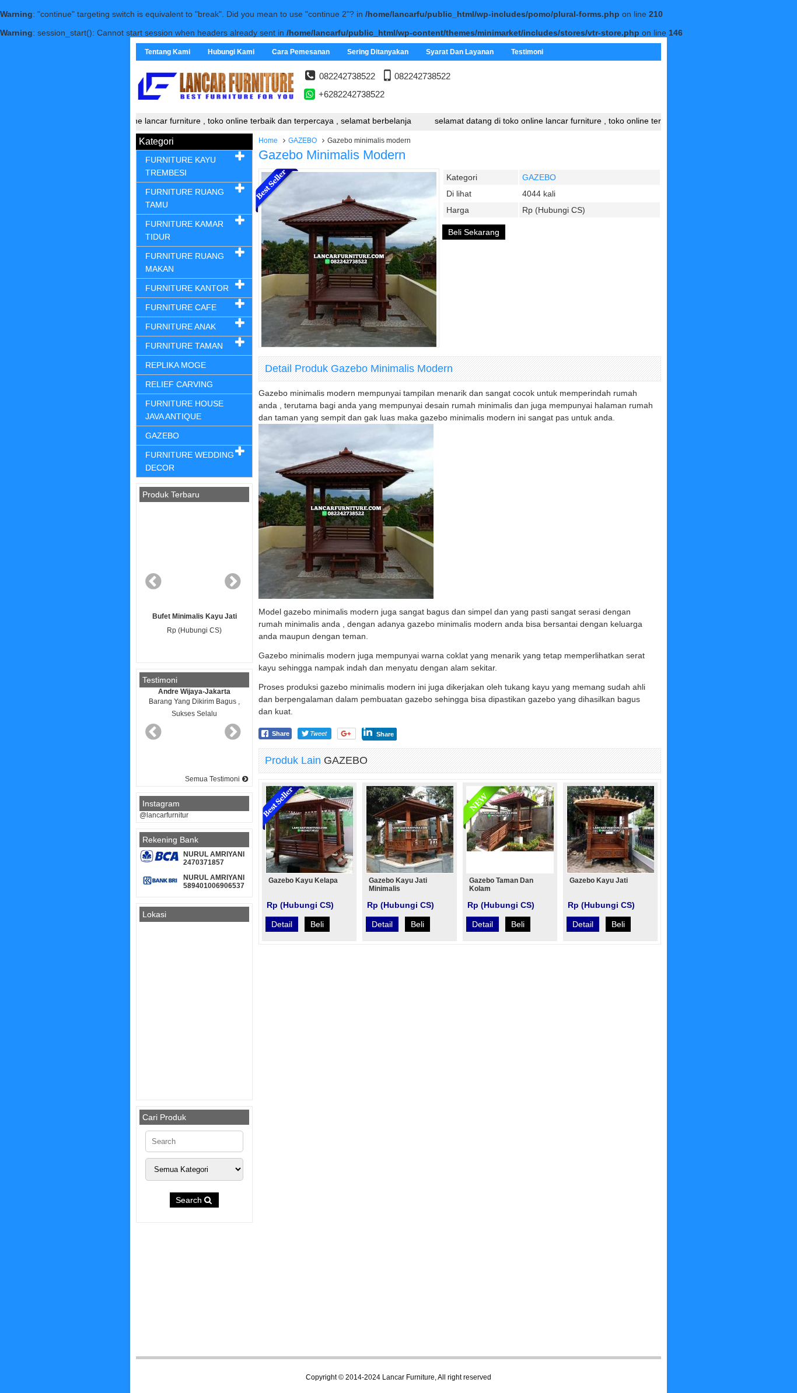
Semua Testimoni (213, 779)
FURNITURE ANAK (180, 326)
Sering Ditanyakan (377, 52)
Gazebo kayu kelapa (303, 880)
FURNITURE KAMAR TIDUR (184, 230)
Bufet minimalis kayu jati (194, 616)
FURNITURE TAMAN (184, 345)
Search (190, 1200)
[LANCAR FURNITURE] (216, 109)
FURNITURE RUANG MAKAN (184, 262)
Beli (317, 924)
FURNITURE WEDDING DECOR (189, 461)
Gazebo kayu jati (598, 880)
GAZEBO (302, 140)
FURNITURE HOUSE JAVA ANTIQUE (184, 410)
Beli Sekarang (473, 232)
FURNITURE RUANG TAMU (184, 198)
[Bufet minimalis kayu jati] (194, 557)
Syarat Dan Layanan (460, 52)
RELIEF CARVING (179, 384)
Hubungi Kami (231, 52)
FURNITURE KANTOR (187, 288)
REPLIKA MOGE (175, 365)
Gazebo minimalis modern (332, 155)
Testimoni (527, 52)
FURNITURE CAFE (180, 307)
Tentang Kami (167, 52)
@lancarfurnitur (163, 815)
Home (268, 140)
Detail (281, 924)
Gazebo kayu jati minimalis (398, 884)
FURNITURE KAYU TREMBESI (180, 166)
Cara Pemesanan (301, 52)
